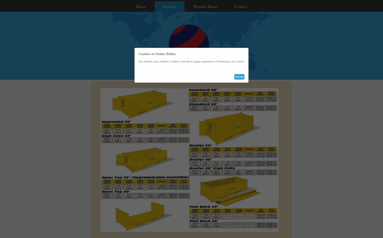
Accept (239, 76)
